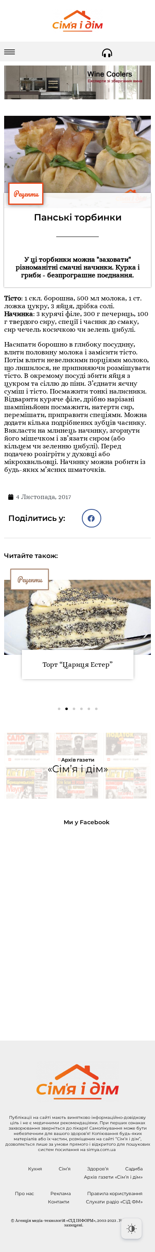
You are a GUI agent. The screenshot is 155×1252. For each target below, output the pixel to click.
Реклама (60, 1193)
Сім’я (65, 1169)
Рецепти (26, 193)
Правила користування (115, 1193)
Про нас (24, 1193)
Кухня (35, 1169)
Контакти (58, 1202)
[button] (91, 518)
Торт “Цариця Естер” (77, 664)
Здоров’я (98, 1169)
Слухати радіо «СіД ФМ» (114, 1202)
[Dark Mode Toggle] (131, 1228)
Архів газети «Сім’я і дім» (113, 1177)
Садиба (134, 1169)
